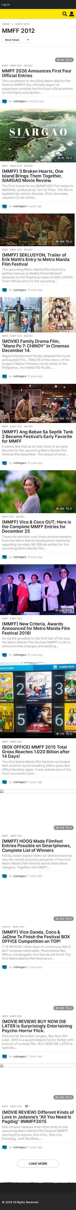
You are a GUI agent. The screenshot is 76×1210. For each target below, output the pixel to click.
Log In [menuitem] (6, 4)
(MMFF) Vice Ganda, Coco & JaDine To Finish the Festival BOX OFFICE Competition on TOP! (36, 937)
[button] (64, 14)
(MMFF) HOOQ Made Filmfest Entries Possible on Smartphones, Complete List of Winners (36, 846)
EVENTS (6, 927)
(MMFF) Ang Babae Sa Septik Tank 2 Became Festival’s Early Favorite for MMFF (37, 436)
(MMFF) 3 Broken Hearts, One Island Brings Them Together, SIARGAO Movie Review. (32, 176)
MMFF (5, 65)
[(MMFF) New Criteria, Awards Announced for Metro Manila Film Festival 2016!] (38, 589)
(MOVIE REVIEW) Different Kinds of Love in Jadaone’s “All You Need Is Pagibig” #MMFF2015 (38, 1117)
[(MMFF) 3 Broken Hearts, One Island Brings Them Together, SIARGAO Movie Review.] (38, 135)
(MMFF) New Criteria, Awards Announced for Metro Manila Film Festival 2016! (36, 628)
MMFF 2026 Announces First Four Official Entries (37, 73)
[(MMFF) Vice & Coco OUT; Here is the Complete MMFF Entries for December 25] (38, 491)
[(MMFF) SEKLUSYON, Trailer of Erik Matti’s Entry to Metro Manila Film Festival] (38, 230)
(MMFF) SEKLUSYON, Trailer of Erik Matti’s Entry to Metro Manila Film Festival (36, 259)
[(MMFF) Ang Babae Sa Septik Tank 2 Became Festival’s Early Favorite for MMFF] (38, 403)
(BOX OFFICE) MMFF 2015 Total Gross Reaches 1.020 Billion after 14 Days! (36, 751)
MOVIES (28, 65)
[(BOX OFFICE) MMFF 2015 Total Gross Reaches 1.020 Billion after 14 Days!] (38, 700)
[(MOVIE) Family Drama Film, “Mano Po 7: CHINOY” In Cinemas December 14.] (38, 314)
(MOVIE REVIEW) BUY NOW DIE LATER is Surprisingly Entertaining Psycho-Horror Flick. (37, 1026)
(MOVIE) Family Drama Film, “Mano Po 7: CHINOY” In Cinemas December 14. (35, 346)
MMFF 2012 (16, 65)
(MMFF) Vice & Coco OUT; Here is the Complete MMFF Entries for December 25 (36, 526)
